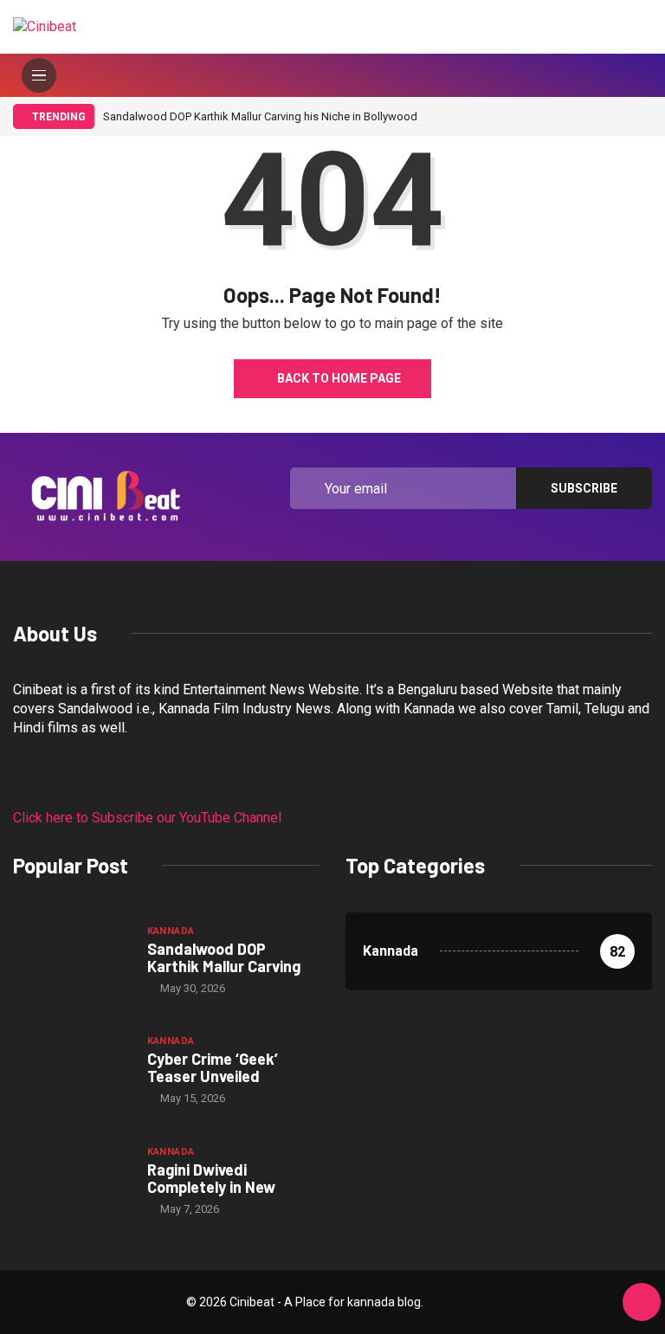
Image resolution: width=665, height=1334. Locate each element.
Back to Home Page (339, 378)
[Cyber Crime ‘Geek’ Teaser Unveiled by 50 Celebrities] (71, 1069)
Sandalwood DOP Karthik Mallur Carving (223, 957)
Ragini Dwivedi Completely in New (211, 1178)
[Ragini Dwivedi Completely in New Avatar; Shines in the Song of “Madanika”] (71, 1180)
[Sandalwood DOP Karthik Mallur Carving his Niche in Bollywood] (71, 959)
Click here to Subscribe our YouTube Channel (147, 817)
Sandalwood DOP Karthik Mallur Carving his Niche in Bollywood (260, 116)
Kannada (171, 931)
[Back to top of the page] (641, 1303)
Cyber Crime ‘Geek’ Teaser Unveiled (212, 1067)
